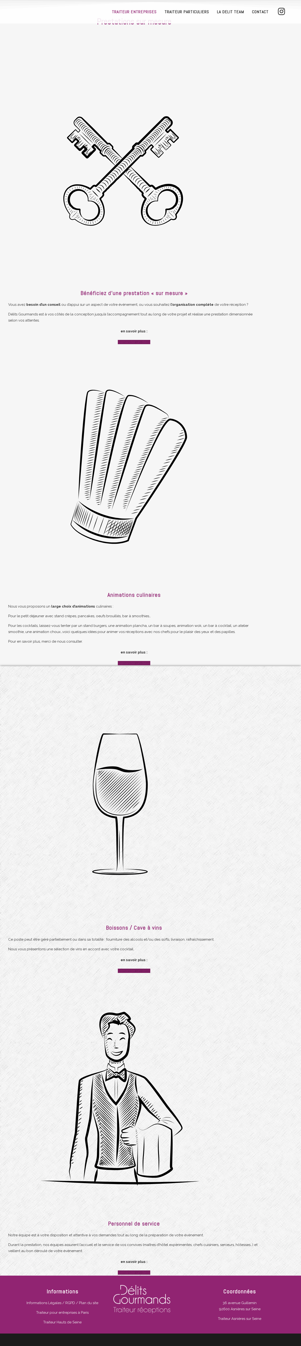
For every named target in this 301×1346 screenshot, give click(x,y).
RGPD (70, 1303)
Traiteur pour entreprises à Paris (62, 1312)
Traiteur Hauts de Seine (62, 1322)
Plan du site (88, 1303)
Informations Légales (44, 1303)
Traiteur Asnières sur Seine (239, 1319)
